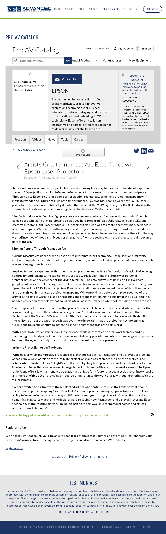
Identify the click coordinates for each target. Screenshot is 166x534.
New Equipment (140, 60)
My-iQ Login (126, 48)
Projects (93, 9)
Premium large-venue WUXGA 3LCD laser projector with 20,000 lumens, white (135, 88)
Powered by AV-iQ (98, 457)
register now (14, 448)
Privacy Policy (78, 456)
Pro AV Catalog (111, 9)
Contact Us (153, 9)
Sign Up (146, 48)
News (88, 48)
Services (69, 9)
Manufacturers (112, 60)
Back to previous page (30, 150)
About (57, 9)
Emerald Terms (59, 457)
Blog (81, 9)
